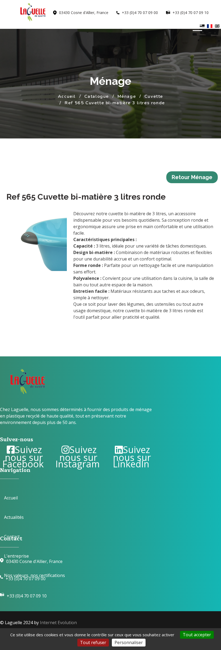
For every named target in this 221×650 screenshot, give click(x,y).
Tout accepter (197, 635)
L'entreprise (16, 556)
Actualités (14, 517)
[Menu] (196, 28)
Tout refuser (93, 642)
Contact (12, 537)
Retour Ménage (192, 177)
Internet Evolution (58, 622)
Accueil (11, 498)
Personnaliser (129, 642)
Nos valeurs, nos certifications (34, 575)
